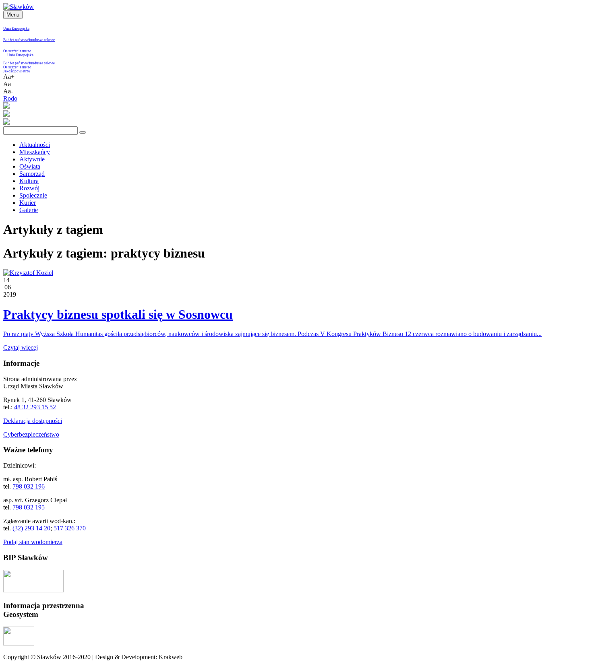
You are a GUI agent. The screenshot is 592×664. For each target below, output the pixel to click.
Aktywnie (32, 159)
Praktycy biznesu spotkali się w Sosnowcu (118, 314)
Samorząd (32, 173)
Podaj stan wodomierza (32, 541)
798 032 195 (28, 507)
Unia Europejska (16, 29)
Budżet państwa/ (16, 40)
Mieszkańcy (34, 151)
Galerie (28, 209)
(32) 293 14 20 (31, 528)
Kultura (29, 180)
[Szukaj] (82, 132)
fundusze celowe (42, 40)
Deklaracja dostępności (32, 420)
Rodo (10, 98)
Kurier (27, 202)
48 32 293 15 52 (35, 407)
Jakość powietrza (16, 71)
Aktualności (34, 144)
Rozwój (29, 188)
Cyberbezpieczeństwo (31, 434)
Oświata (29, 166)
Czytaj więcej (20, 347)
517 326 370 (70, 528)
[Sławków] (18, 6)
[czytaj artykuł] (28, 272)
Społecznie (33, 195)
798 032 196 (28, 486)
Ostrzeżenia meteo (17, 51)
